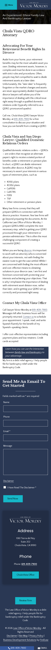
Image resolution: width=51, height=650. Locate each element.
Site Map (23, 636)
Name (6, 402)
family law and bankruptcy (28, 352)
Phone (6, 417)
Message (7, 446)
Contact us (28, 317)
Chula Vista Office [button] (25, 575)
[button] (8, 5)
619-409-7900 (21, 119)
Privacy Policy (36, 636)
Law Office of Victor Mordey (27, 628)
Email (6, 431)
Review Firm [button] (25, 600)
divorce (28, 250)
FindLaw (44, 640)
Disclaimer (8, 481)
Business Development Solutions (19, 640)
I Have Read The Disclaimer (21, 487)
